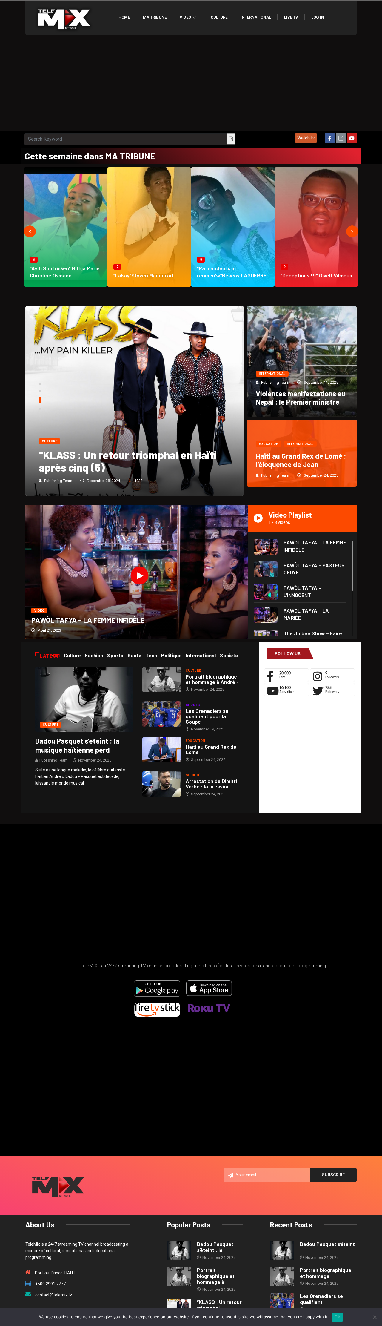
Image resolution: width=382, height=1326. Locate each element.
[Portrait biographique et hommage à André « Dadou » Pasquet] (161, 679)
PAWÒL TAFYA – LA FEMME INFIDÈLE (87, 620)
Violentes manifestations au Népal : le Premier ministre (300, 397)
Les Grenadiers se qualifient (321, 1299)
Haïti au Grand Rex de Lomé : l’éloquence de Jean (301, 460)
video (39, 611)
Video (185, 17)
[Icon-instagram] (341, 138)
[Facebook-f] (330, 138)
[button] (306, 138)
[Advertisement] (191, 86)
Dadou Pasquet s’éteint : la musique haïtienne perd (77, 745)
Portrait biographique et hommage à (216, 1276)
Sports (193, 705)
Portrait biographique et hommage (325, 1273)
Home (124, 17)
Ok (337, 1316)
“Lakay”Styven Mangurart (143, 275)
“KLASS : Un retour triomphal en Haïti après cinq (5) (127, 461)
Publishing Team (58, 480)
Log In (317, 17)
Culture (219, 17)
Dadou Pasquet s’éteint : (327, 1247)
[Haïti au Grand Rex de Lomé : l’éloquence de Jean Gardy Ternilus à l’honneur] (161, 749)
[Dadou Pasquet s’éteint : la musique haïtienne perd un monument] (84, 699)
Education (268, 444)
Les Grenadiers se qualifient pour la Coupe (207, 716)
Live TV (291, 17)
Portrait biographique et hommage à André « (212, 679)
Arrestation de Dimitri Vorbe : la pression (211, 784)
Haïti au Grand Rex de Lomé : (211, 749)
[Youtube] (352, 138)
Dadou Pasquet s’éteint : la (215, 1247)
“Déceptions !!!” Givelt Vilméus (316, 275)
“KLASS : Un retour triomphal (219, 1305)
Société (193, 775)
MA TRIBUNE (155, 17)
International (256, 17)
